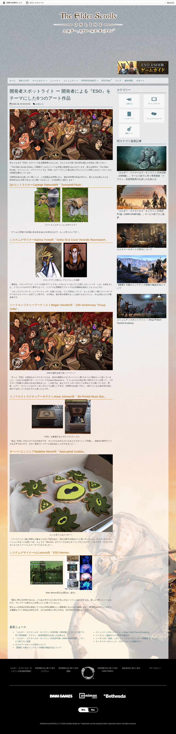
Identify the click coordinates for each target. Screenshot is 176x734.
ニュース (54, 80)
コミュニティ (70, 80)
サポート (140, 80)
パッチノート (129, 118)
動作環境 (129, 80)
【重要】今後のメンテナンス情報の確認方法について (38, 647)
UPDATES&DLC (89, 80)
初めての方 (170, 2)
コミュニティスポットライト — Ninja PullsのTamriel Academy (122, 632)
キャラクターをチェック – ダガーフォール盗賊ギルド (119, 641)
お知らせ (39, 104)
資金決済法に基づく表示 (131, 668)
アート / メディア (154, 104)
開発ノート (129, 133)
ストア (118, 80)
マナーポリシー (155, 668)
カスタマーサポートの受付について (30, 644)
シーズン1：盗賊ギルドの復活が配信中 (112, 635)
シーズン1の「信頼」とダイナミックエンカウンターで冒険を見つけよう (127, 638)
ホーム (12, 80)
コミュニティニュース (154, 118)
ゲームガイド (38, 80)
